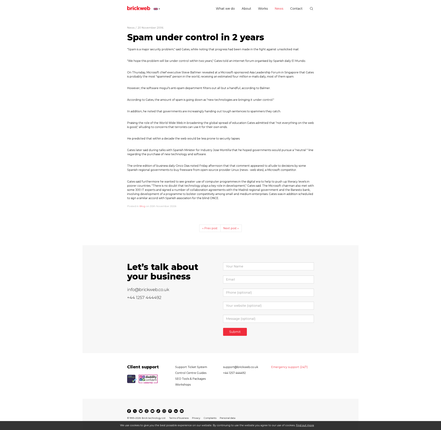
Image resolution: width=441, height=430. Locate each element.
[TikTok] (158, 411)
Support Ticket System (191, 367)
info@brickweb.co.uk (148, 289)
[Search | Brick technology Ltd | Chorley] (311, 8)
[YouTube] (152, 411)
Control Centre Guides (190, 373)
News (131, 27)
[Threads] (147, 411)
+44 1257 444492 (144, 297)
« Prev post (210, 228)
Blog (142, 206)
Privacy (196, 418)
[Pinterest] (170, 411)
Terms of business (179, 418)
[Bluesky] (141, 411)
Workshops (183, 384)
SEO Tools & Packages (190, 378)
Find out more (305, 425)
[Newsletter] (182, 411)
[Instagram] (164, 411)
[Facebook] (129, 411)
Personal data (227, 418)
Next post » (231, 228)
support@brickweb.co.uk (240, 367)
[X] (135, 411)
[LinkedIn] (176, 411)
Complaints (210, 418)
